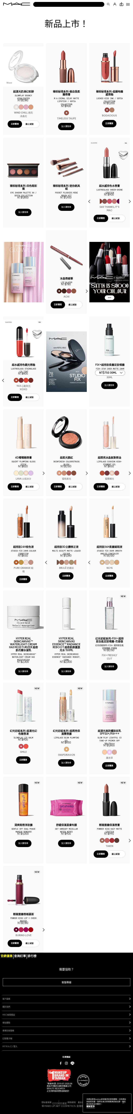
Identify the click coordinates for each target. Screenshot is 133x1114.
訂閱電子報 (7, 1039)
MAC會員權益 (8, 1015)
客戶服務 (6, 999)
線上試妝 (30, 124)
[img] (23, 66)
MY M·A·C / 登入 (9, 1047)
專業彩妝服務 (8, 1031)
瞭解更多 (90, 1106)
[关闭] (123, 1102)
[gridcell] (16, 107)
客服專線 (66, 982)
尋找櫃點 (6, 1023)
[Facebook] (60, 1063)
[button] (128, 4)
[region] (107, 1103)
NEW (123, 596)
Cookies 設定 (59, 1103)
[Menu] (128, 4)
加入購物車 (66, 126)
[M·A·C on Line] (72, 1063)
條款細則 (71, 1102)
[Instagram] (66, 1063)
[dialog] (23, 94)
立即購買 (15, 124)
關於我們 (6, 1007)
